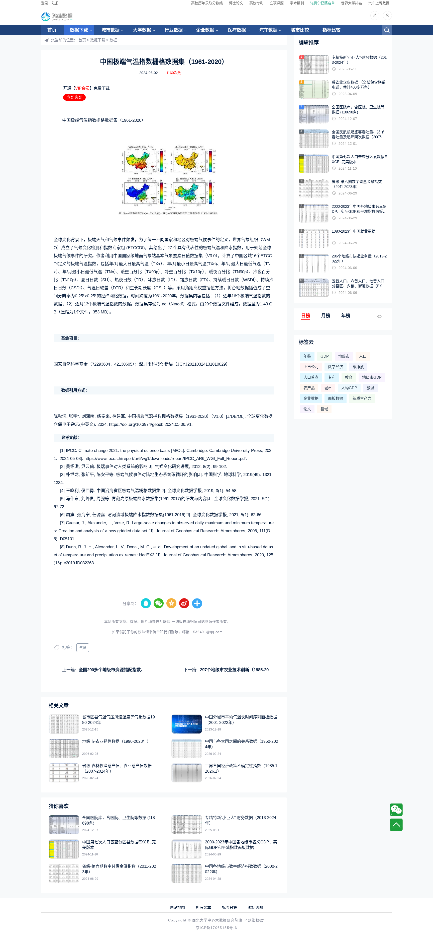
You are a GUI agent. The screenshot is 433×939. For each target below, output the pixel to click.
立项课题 (277, 3)
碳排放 (358, 367)
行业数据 (174, 30)
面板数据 (335, 398)
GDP (324, 356)
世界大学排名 (351, 3)
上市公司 (310, 367)
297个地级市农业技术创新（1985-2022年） (241, 669)
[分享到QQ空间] (171, 603)
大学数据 (142, 30)
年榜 (345, 315)
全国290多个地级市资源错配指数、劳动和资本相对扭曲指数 (135, 669)
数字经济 (335, 367)
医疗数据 (237, 30)
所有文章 (203, 907)
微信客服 (255, 907)
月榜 (325, 315)
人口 (363, 356)
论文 (307, 409)
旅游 (370, 388)
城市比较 (300, 30)
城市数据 (110, 30)
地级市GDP (372, 377)
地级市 (344, 356)
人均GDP (349, 388)
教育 (349, 377)
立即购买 (74, 97)
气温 (82, 648)
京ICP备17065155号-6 (216, 928)
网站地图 (177, 907)
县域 (324, 409)
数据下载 (79, 30)
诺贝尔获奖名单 (322, 3)
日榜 (305, 315)
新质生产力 (362, 398)
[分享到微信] (159, 603)
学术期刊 (297, 3)
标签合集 (229, 907)
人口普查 (310, 377)
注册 (55, 3)
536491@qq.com (208, 632)
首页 (51, 30)
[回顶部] (396, 825)
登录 (44, 3)
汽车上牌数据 (378, 3)
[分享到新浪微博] (184, 603)
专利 (332, 377)
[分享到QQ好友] (146, 603)
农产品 (309, 388)
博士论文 (236, 3)
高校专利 (256, 3)
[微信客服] (396, 809)
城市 (328, 388)
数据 (113, 40)
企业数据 (205, 30)
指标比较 (331, 30)
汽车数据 (268, 30)
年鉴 (307, 356)
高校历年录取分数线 (207, 3)
